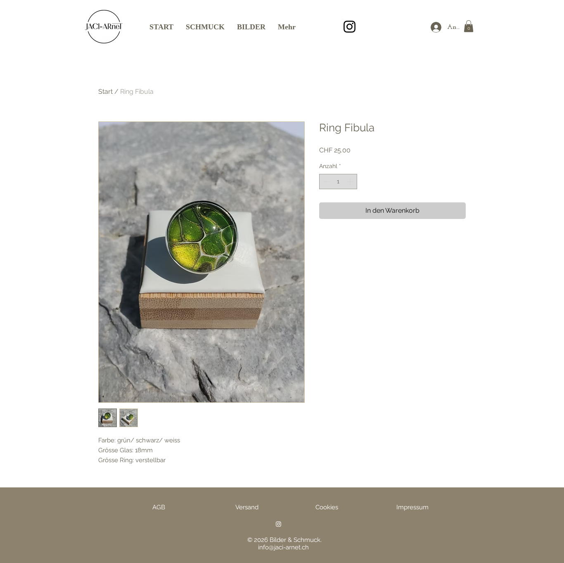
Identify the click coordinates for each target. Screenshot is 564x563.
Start (105, 91)
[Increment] (351, 181)
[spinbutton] (338, 181)
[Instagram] (349, 27)
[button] (469, 26)
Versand (246, 507)
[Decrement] (325, 181)
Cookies (326, 507)
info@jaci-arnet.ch (283, 547)
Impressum (412, 507)
